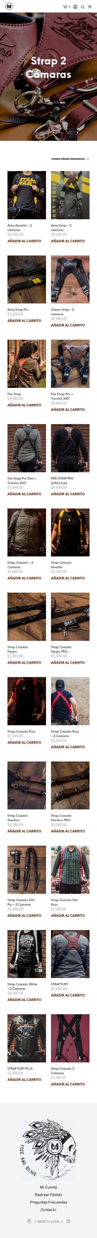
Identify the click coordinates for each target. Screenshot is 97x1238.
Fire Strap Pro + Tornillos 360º (62, 396)
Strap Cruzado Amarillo (61, 565)
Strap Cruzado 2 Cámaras (62, 1071)
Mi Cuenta (48, 1187)
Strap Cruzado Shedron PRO (61, 818)
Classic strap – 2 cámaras (62, 312)
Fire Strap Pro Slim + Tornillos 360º (21, 481)
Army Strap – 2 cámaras (61, 228)
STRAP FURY (59, 984)
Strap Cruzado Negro (17, 649)
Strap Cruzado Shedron (17, 818)
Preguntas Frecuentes (48, 1202)
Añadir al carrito (24, 241)
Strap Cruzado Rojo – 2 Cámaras (65, 734)
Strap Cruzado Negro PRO (61, 649)
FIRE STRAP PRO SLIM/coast (62, 481)
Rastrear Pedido (48, 1194)
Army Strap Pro (17, 309)
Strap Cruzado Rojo (21, 731)
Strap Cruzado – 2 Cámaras (20, 565)
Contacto (48, 1209)
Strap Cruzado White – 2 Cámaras (22, 986)
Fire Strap (14, 394)
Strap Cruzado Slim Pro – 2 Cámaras (21, 902)
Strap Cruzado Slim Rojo (64, 902)
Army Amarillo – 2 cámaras (19, 228)
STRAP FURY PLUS (20, 1068)
